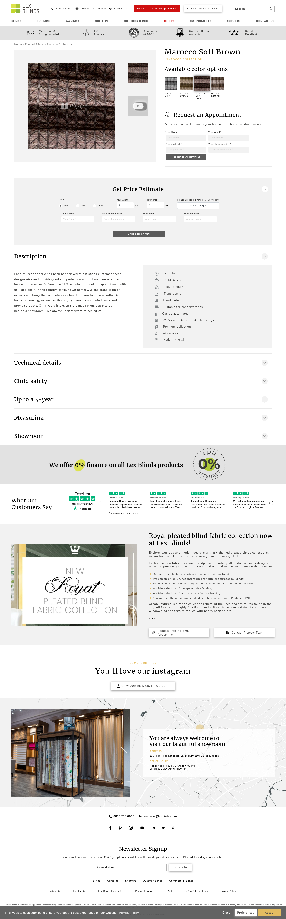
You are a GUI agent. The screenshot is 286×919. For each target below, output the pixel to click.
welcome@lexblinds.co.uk (160, 816)
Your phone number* (219, 144)
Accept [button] (270, 913)
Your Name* (172, 132)
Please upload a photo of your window (198, 199)
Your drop (152, 199)
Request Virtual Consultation (203, 8)
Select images (198, 205)
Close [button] (226, 913)
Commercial (120, 8)
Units (61, 199)
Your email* (214, 132)
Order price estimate (139, 233)
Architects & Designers (93, 8)
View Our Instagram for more (145, 686)
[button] (121, 106)
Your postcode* (174, 144)
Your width (122, 199)
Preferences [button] (245, 913)
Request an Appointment (186, 156)
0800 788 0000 (123, 816)
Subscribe (181, 867)
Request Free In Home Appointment (157, 8)
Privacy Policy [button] (129, 913)
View (152, 618)
